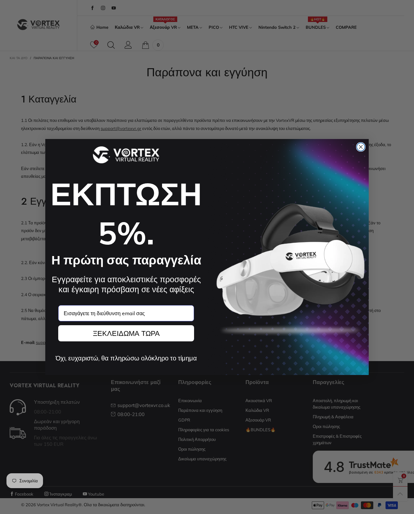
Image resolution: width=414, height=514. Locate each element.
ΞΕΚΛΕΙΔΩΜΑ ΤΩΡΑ (126, 333)
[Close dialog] (361, 147)
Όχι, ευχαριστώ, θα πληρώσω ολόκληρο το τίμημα (126, 358)
